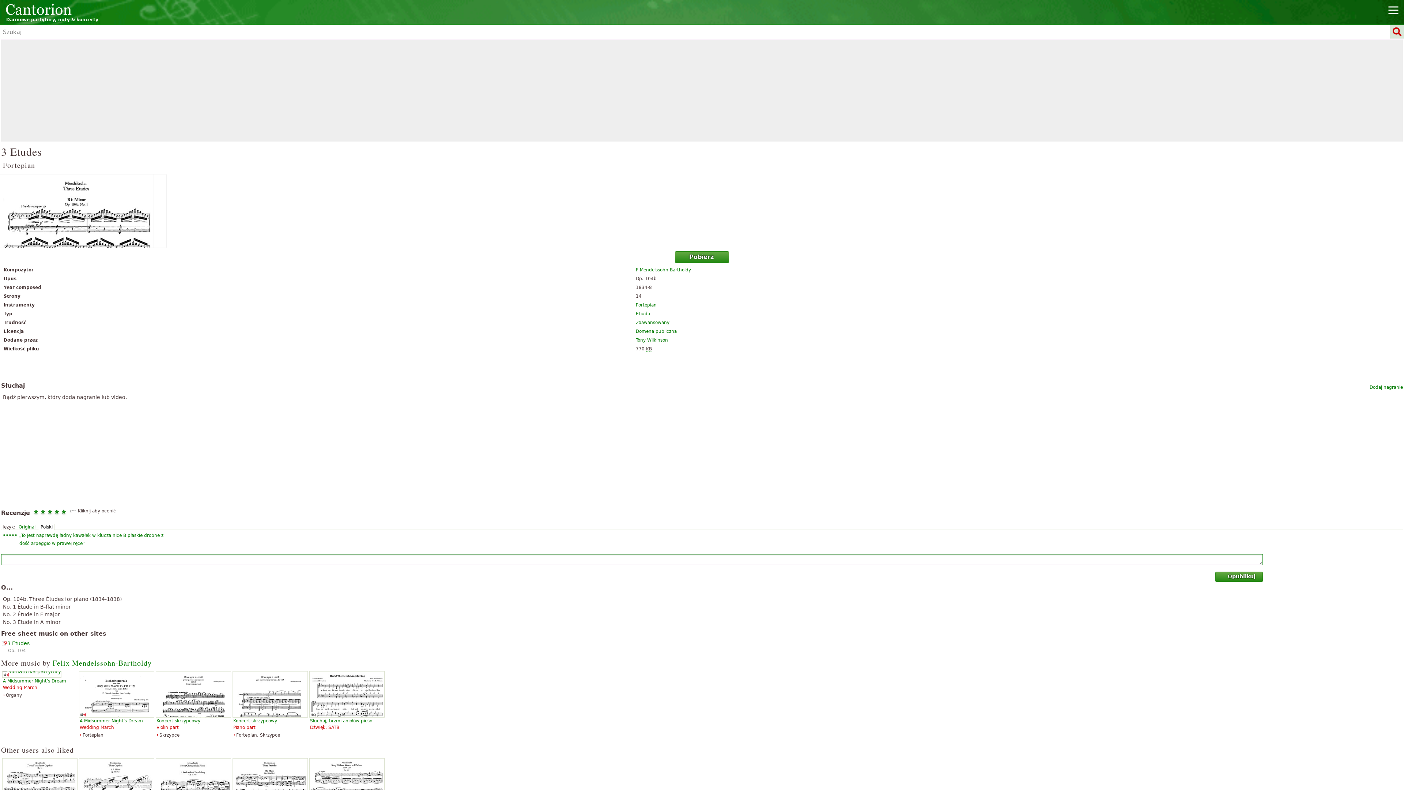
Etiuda (643, 313)
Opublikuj (1242, 576)
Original (27, 527)
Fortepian (646, 305)
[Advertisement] (702, 90)
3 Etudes (18, 643)
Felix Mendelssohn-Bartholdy (102, 663)
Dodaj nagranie (1386, 387)
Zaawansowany (652, 322)
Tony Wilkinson (652, 340)
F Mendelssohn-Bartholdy (663, 269)
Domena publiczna (656, 331)
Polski (47, 527)
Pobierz (701, 256)
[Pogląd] (702, 211)
